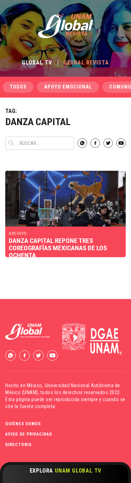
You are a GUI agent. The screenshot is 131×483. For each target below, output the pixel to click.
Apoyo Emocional (68, 87)
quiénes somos (23, 423)
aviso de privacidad (28, 434)
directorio (18, 444)
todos (18, 87)
